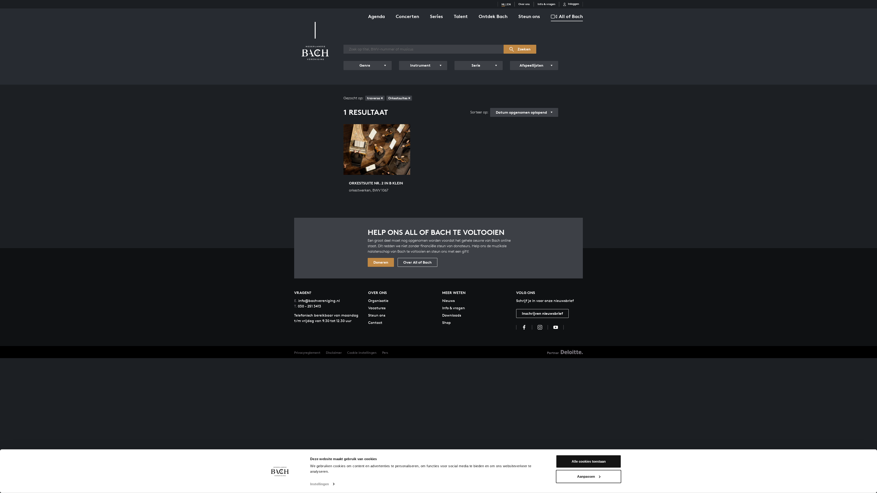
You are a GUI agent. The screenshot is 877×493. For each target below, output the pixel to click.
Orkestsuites (397, 98)
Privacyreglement (307, 352)
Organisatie (378, 301)
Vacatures (377, 308)
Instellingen (319, 484)
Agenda (376, 16)
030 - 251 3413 (307, 306)
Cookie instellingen (362, 352)
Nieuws (448, 301)
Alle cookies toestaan (589, 461)
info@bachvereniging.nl (317, 301)
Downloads (451, 315)
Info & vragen (546, 4)
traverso (373, 98)
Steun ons (529, 16)
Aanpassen (586, 476)
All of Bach (571, 16)
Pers (385, 352)
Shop (446, 322)
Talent (461, 16)
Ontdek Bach (493, 16)
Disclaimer (334, 352)
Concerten (407, 16)
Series (436, 16)
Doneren (380, 262)
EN (509, 4)
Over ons (524, 4)
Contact (375, 322)
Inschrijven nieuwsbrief (542, 313)
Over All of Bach (417, 262)
